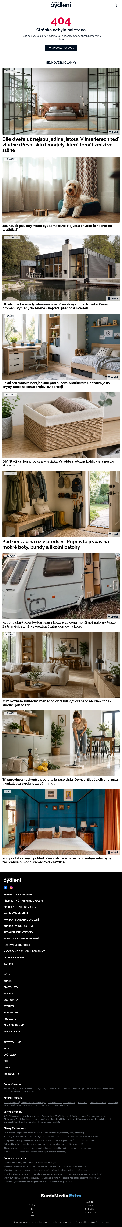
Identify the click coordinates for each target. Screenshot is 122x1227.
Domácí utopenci (102, 1119)
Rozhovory (11, 1000)
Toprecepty (11, 1073)
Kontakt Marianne (16, 913)
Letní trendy (15, 1092)
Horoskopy (11, 1012)
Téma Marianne (14, 1025)
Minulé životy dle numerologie (33, 1103)
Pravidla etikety (10, 1089)
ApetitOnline (12, 1042)
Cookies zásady (14, 957)
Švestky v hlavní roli (31, 1116)
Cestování (67, 1089)
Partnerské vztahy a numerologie (61, 1103)
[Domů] (61, 4)
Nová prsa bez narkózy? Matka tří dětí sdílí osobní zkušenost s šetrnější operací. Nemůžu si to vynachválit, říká (49, 1140)
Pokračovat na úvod (61, 48)
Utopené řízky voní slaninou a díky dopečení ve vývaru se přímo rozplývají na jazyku (38, 1182)
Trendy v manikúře (11, 1103)
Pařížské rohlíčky (58, 1119)
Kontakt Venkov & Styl (19, 926)
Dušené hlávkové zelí (12, 1116)
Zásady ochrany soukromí (21, 938)
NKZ (32, 1209)
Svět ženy (10, 1054)
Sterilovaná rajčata (12, 1119)
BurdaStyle (90, 1209)
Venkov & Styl (13, 1031)
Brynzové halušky (11, 1122)
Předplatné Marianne (18, 894)
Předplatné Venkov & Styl (21, 907)
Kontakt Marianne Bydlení (21, 919)
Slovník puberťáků (26, 1089)
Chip (6, 1061)
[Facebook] (5, 887)
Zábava (8, 993)
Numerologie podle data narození (87, 1089)
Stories (9, 1006)
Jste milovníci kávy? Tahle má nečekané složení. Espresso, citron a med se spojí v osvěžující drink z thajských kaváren (52, 1178)
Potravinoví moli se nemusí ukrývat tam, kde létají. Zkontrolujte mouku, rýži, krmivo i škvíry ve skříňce (45, 1166)
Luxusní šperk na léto (60, 1105)
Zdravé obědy (28, 1092)
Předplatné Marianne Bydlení (23, 900)
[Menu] (7, 5)
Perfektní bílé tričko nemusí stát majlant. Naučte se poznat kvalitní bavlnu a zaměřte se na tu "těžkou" (45, 1144)
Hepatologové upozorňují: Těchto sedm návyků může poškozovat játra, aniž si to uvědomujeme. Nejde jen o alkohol (51, 1137)
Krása (8, 981)
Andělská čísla (54, 1089)
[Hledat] (115, 4)
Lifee (7, 1067)
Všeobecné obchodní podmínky (24, 951)
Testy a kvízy (41, 1089)
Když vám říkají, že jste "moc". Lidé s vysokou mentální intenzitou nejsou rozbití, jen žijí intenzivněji (44, 1133)
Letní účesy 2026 (42, 1105)
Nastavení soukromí (17, 945)
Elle (6, 1048)
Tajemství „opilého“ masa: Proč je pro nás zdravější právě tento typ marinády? (35, 1152)
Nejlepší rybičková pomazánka (80, 1119)
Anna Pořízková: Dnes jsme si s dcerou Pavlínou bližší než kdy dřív (30, 1163)
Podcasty (10, 1019)
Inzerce (9, 964)
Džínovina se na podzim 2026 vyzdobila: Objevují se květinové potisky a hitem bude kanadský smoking (45, 1170)
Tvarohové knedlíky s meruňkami (35, 1119)
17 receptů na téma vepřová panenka (95, 1116)
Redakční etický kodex (18, 932)
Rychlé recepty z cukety (50, 1122)
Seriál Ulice (82, 1103)
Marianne (90, 1202)
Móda (7, 974)
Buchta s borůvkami (29, 1122)
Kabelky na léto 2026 (24, 1105)
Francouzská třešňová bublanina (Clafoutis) (59, 1116)
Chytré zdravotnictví (98, 1103)
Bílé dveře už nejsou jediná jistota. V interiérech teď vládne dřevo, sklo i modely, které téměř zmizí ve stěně (47, 1148)
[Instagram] (11, 887)
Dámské (90, 1206)
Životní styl (12, 987)
